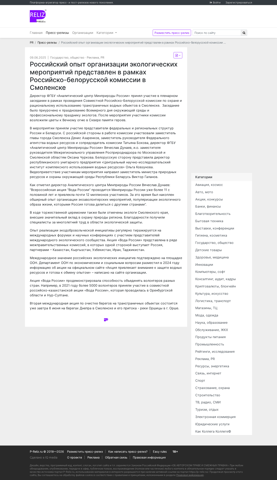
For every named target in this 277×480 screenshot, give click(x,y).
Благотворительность (213, 214)
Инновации (204, 264)
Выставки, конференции (214, 228)
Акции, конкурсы (209, 199)
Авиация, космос (209, 185)
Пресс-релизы (58, 32)
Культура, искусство (211, 293)
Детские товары (208, 250)
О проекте (74, 457)
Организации (82, 33)
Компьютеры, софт (210, 272)
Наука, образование (211, 322)
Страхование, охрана (212, 388)
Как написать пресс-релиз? (127, 451)
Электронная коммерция (215, 417)
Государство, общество (67, 57)
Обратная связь (116, 457)
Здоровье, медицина (212, 257)
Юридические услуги (212, 424)
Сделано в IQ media (43, 457)
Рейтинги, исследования (215, 351)
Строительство (207, 395)
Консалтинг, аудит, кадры (215, 279)
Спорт (200, 380)
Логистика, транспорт (213, 301)
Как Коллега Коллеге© (213, 431)
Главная (36, 33)
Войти (217, 2)
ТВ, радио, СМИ (208, 402)
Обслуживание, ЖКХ (211, 330)
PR (31, 42)
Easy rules (160, 451)
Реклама (93, 457)
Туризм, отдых (207, 409)
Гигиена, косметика (211, 235)
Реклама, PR (95, 57)
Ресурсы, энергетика (212, 366)
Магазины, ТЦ (206, 308)
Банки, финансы (208, 206)
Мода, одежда (206, 315)
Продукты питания (210, 337)
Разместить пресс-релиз (172, 32)
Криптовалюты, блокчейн (215, 286)
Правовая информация (149, 457)
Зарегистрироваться (238, 2)
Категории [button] (105, 33)
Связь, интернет (208, 373)
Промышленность (209, 344)
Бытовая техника (209, 221)
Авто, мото (204, 192)
